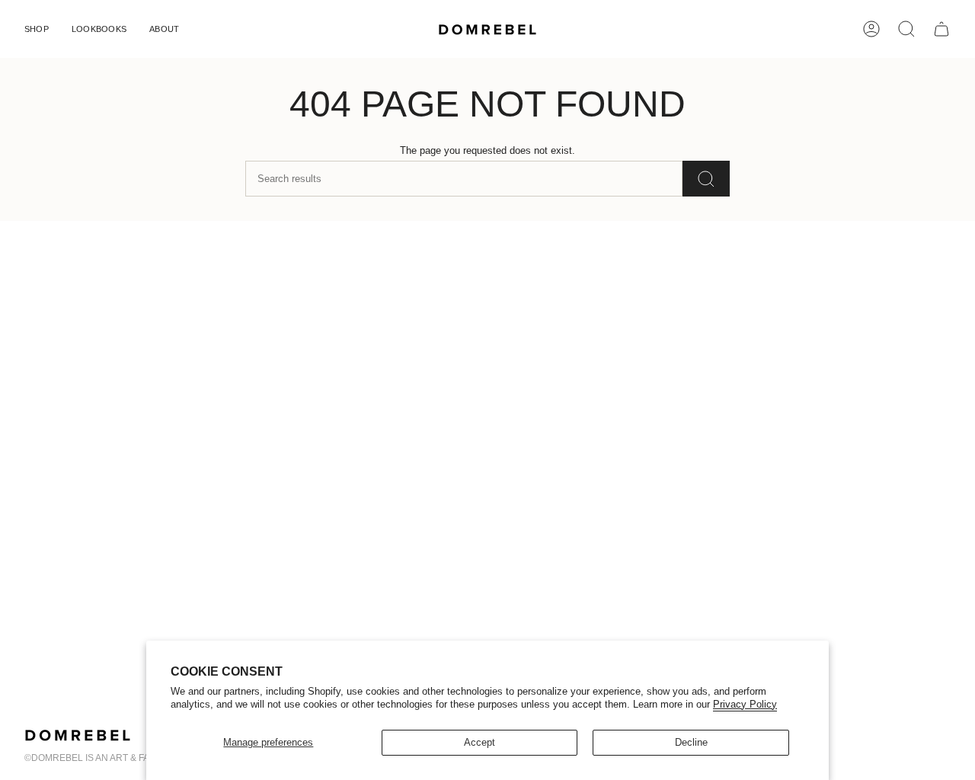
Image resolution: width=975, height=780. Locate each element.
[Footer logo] (77, 735)
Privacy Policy (745, 704)
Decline (691, 742)
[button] (36, 28)
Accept (479, 742)
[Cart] (941, 29)
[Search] (706, 179)
